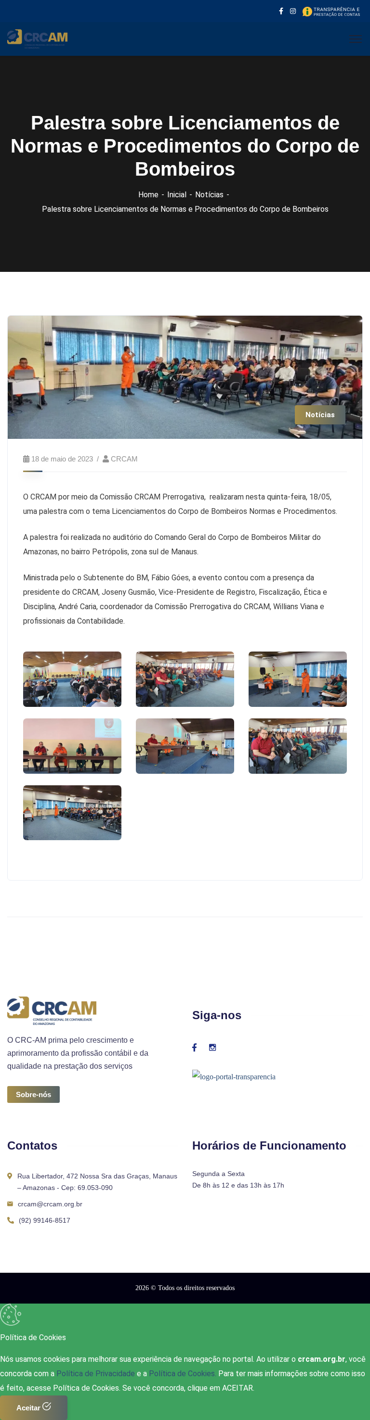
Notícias (209, 194)
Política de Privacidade (96, 1373)
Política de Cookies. (182, 1373)
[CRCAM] (37, 38)
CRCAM (124, 459)
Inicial (176, 194)
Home (148, 194)
